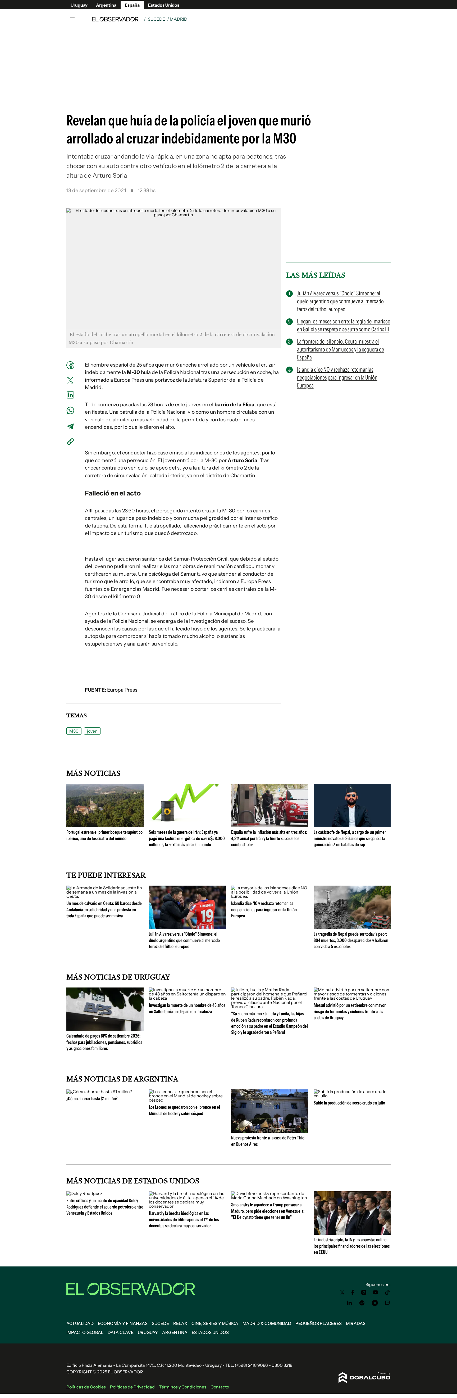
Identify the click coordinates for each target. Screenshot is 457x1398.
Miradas (355, 1323)
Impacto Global (84, 1332)
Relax (180, 1323)
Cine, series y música (214, 1323)
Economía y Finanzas (123, 1323)
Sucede (156, 19)
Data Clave (121, 1332)
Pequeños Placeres (318, 1323)
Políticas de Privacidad (132, 1387)
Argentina (106, 5)
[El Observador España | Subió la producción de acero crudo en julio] (352, 1095)
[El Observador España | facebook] (353, 1292)
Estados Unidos (163, 5)
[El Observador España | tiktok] (387, 1292)
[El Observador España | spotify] (362, 1303)
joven (92, 731)
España (132, 5)
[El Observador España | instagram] (364, 1292)
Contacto (220, 1387)
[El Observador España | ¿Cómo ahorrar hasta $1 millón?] (99, 1091)
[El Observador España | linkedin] (349, 1303)
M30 (74, 731)
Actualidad (80, 1323)
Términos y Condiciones (182, 1387)
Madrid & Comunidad (267, 1323)
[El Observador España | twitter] (342, 1292)
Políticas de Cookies (86, 1387)
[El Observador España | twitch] (387, 1303)
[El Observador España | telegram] (375, 1303)
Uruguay (79, 5)
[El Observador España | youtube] (375, 1292)
